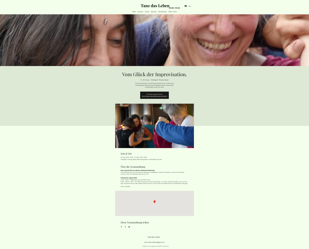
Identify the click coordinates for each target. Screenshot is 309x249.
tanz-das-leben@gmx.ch (154, 242)
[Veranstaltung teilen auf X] (125, 226)
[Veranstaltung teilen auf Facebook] (121, 226)
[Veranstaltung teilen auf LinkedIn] (129, 226)
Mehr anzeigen (125, 186)
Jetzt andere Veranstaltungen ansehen (154, 96)
